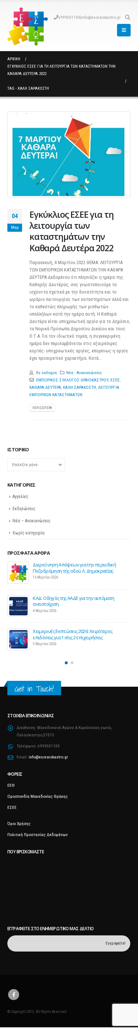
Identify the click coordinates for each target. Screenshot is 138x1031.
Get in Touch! (34, 689)
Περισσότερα (42, 408)
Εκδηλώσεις (24, 508)
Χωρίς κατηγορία (29, 533)
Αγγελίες (20, 496)
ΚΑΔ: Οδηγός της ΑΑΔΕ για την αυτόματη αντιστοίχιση (73, 601)
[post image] (69, 154)
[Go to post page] (18, 573)
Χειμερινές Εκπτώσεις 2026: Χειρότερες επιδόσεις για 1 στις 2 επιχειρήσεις (72, 634)
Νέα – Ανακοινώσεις (31, 520)
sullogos (49, 372)
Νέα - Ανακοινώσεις (84, 372)
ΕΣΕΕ (115, 380)
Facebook (13, 994)
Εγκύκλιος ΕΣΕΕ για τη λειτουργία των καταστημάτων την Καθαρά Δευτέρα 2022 (71, 231)
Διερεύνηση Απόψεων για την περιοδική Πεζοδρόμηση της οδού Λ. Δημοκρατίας (74, 567)
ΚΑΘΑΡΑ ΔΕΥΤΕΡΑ (45, 387)
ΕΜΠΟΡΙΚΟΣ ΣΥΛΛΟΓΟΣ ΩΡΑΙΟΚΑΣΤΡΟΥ (72, 380)
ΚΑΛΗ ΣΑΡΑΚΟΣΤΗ (79, 387)
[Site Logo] (27, 26)
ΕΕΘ (11, 785)
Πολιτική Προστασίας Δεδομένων (37, 834)
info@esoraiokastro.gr (101, 17)
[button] (127, 17)
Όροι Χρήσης (19, 823)
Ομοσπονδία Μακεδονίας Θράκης (37, 796)
